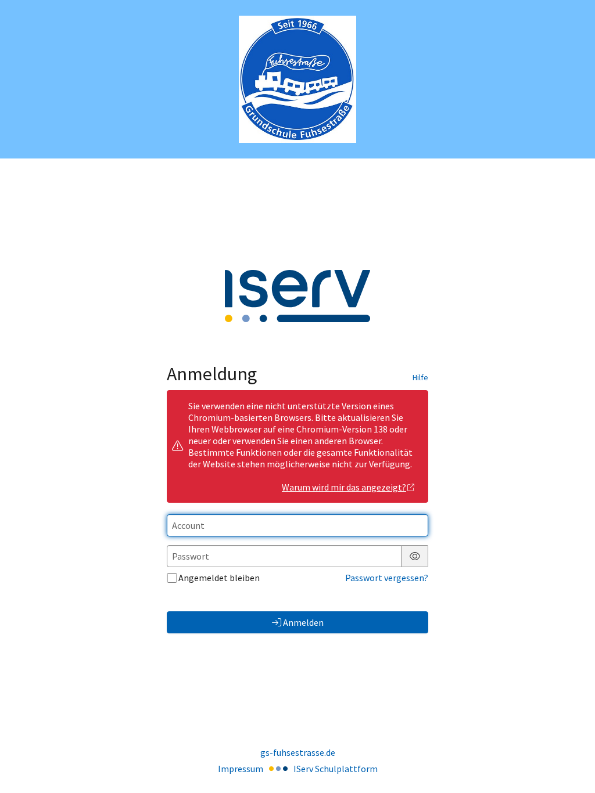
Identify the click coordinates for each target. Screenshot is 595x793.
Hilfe (420, 377)
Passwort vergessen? (386, 577)
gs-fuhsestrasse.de (297, 752)
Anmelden (303, 622)
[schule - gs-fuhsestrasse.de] (297, 79)
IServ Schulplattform (335, 768)
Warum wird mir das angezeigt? (344, 487)
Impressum (240, 768)
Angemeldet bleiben (219, 577)
